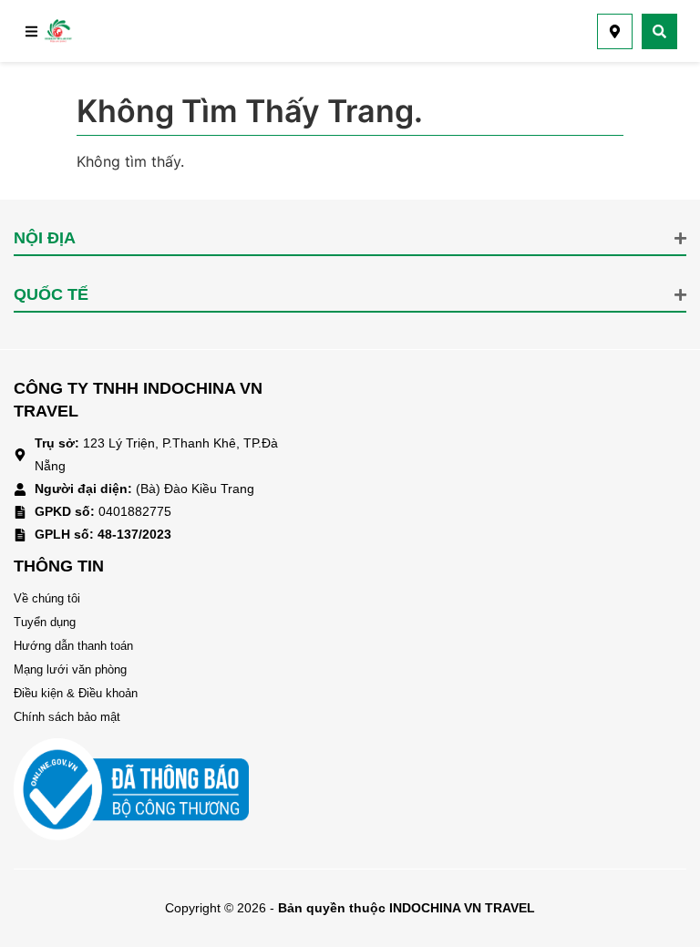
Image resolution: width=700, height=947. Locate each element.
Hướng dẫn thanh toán (73, 646)
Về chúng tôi (47, 598)
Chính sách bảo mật (67, 717)
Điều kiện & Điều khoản (76, 693)
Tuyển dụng (45, 622)
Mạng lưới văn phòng (70, 669)
